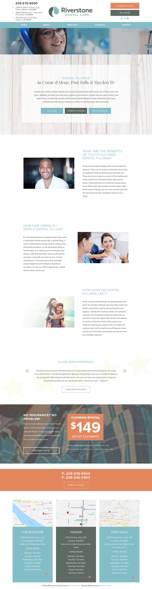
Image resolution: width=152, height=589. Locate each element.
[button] (27, 378)
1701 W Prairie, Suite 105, (26, 19)
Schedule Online (76, 111)
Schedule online (125, 6)
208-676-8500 (26, 3)
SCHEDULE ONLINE (41, 450)
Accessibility (74, 585)
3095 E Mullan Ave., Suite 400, (29, 14)
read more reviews (76, 388)
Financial (100, 25)
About (46, 25)
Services (73, 25)
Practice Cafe (105, 585)
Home (24, 25)
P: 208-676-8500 (76, 474)
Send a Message (100, 111)
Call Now (52, 111)
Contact (126, 25)
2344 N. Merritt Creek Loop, (27, 8)
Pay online (125, 13)
